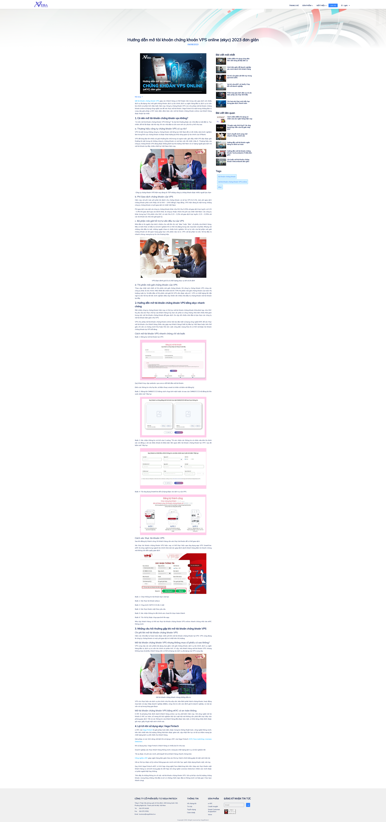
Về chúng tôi (191, 803)
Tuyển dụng (191, 809)
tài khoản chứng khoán (227, 177)
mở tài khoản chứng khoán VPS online (232, 182)
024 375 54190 (144, 808)
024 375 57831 (144, 811)
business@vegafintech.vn (147, 814)
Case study (191, 812)
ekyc (220, 187)
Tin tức (189, 806)
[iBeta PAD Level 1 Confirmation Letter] (230, 811)
